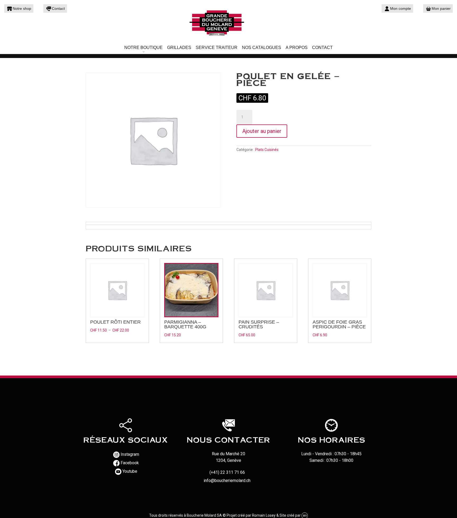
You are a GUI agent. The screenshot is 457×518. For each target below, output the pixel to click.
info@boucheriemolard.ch (227, 480)
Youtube (129, 471)
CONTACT (322, 47)
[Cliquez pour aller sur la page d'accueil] (228, 22)
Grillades (179, 47)
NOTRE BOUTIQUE (143, 47)
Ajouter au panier (261, 131)
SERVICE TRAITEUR (216, 47)
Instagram (130, 454)
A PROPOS (297, 47)
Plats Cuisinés (266, 150)
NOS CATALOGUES (261, 47)
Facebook (130, 462)
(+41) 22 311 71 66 (227, 472)
